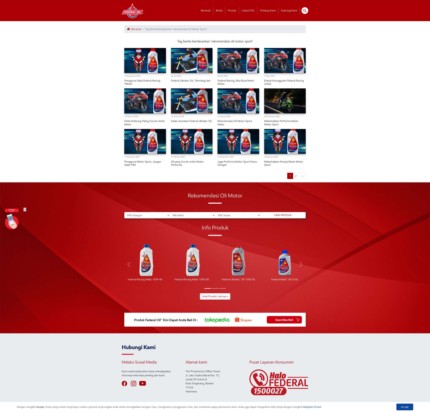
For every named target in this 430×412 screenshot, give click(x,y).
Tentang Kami (268, 10)
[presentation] (129, 264)
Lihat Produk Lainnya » (215, 296)
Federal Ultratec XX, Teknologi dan (191, 80)
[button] (207, 288)
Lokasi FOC (248, 10)
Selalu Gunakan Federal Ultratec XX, (191, 121)
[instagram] (135, 383)
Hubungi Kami (289, 10)
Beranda (206, 10)
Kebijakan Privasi (312, 406)
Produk (232, 10)
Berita (219, 10)
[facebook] (126, 383)
